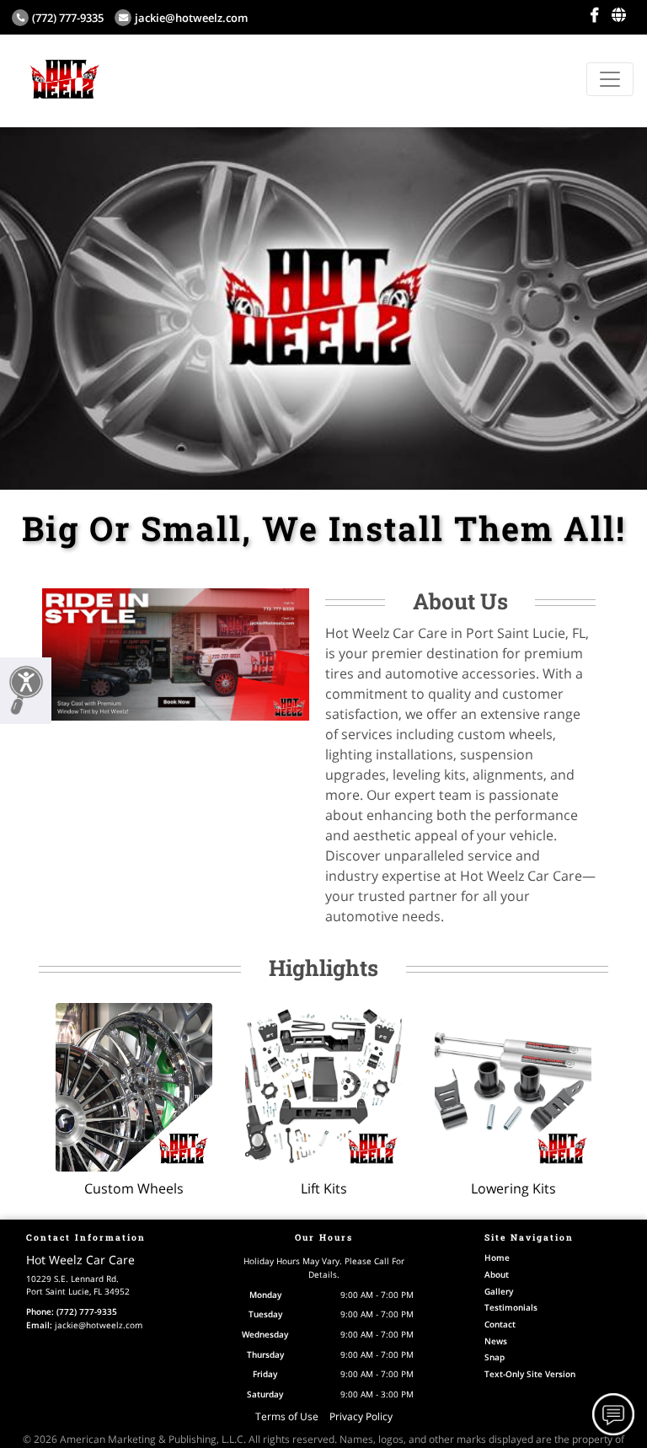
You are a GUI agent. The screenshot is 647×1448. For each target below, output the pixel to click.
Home (497, 1257)
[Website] (619, 15)
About (496, 1274)
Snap (494, 1357)
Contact (500, 1324)
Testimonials (510, 1307)
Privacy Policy (361, 1416)
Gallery (498, 1291)
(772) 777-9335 (68, 17)
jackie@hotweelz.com (191, 17)
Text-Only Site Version (529, 1374)
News (495, 1341)
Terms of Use (286, 1416)
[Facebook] (594, 15)
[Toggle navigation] (610, 79)
